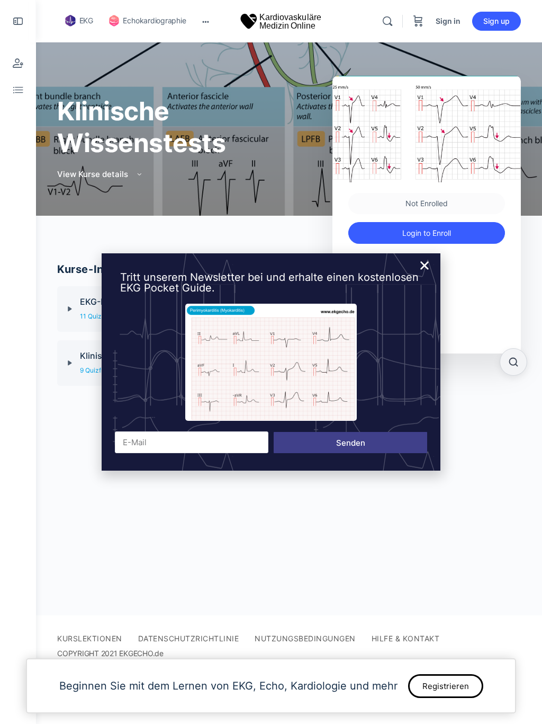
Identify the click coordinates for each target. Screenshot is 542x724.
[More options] (206, 21)
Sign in (448, 20)
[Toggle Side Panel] (18, 21)
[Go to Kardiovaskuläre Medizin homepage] (281, 20)
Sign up (496, 20)
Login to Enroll (426, 232)
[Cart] (418, 21)
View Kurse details (93, 174)
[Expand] (70, 309)
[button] (424, 265)
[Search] (387, 21)
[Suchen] (513, 362)
